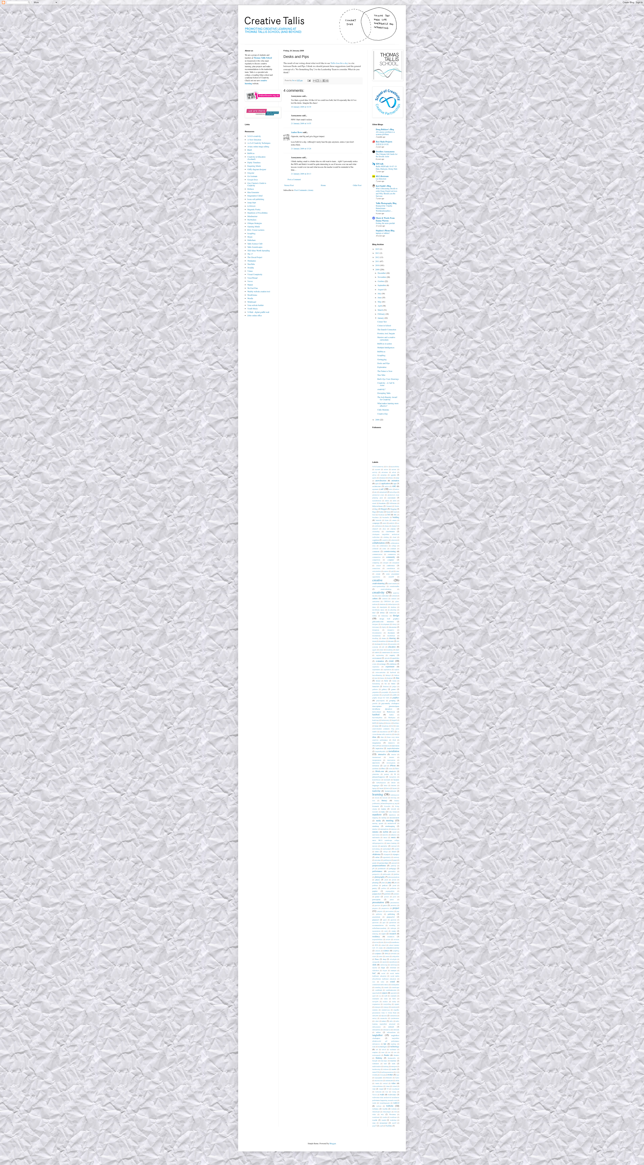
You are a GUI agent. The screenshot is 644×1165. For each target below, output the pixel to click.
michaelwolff (392, 823)
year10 (394, 1123)
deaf (373, 612)
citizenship (376, 531)
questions (375, 922)
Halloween (391, 712)
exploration (387, 669)
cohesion (394, 540)
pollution (393, 888)
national (394, 846)
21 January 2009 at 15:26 (301, 148)
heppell (394, 720)
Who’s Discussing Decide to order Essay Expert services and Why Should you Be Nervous (386, 192)
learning (377, 794)
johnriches (375, 774)
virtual (394, 1086)
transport (394, 1066)
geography (385, 692)
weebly (385, 1109)
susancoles (383, 1018)
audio (394, 501)
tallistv (378, 1032)
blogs (374, 512)
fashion (396, 675)
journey (386, 774)
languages (375, 785)
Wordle (250, 298)
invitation (375, 765)
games (393, 689)
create (378, 574)
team (373, 1047)
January (381, 318)
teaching (393, 1044)
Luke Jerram (393, 812)
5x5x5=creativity (254, 136)
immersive (391, 743)
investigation (391, 763)
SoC (374, 973)
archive (387, 486)
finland (378, 681)
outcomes (377, 860)
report (383, 934)
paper (395, 860)
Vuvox (250, 281)
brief (373, 515)
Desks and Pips (383, 363)
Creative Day (382, 413)
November (382, 277)
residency (376, 936)
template (375, 1052)
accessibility (395, 466)
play (389, 882)
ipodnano (375, 768)
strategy (386, 1007)
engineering (380, 655)
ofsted (394, 851)
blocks (397, 506)
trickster (386, 1069)
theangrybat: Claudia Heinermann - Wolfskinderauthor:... (384, 208)
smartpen (393, 970)
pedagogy (392, 868)
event (391, 660)
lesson (377, 798)
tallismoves (387, 1030)
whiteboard (376, 1112)
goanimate (375, 695)
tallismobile (376, 1030)
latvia (388, 788)
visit (373, 1089)
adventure (385, 472)
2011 (377, 261)
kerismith (387, 780)
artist (390, 489)
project (396, 908)
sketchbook (393, 962)
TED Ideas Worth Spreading (258, 250)
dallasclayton (392, 604)
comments (376, 551)
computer (390, 560)
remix (394, 931)
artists (397, 489)
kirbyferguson (381, 783)
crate (397, 571)
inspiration (379, 748)
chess (384, 529)
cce (398, 523)
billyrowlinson (377, 506)
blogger (384, 508)
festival (389, 678)
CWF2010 (387, 601)
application (385, 483)
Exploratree (381, 367)
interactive (382, 754)
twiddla (374, 1075)
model (394, 832)
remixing (375, 934)
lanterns (393, 785)
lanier (385, 785)
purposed (375, 920)
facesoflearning (377, 675)
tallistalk (396, 1030)
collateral (375, 549)
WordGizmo (252, 295)
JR (395, 774)
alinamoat (382, 478)
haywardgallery (377, 717)
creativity (378, 592)
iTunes (397, 768)
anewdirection (380, 480)
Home (323, 185)
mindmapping (390, 826)
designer (375, 624)
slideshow (375, 970)
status (386, 999)
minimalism (384, 829)
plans (383, 883)
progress (375, 908)
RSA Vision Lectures (255, 229)
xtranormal (383, 1123)
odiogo (385, 851)
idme (382, 737)
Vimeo (250, 271)
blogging (393, 509)
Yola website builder (255, 305)
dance (374, 607)
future (393, 683)
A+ (387, 466)
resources (390, 936)
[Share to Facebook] (324, 80)
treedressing (376, 1069)
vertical (385, 1083)
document (391, 633)
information (385, 746)
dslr (398, 641)
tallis (391, 1021)
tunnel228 (375, 1072)
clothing (386, 537)
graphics (395, 697)
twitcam (382, 1075)
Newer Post (289, 185)
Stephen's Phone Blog (385, 230)
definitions (392, 613)
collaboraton (384, 546)
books (381, 512)
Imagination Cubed (254, 195)
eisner (381, 650)
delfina (374, 616)
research (392, 933)
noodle (397, 849)
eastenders (393, 644)
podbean (375, 885)
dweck (385, 644)
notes (377, 851)
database (393, 607)
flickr (386, 681)
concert (378, 565)
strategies (377, 1007)
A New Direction (254, 139)
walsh (374, 1103)
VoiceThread (252, 277)
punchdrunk (376, 917)
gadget (394, 686)
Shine (377, 959)
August (381, 289)
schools (377, 951)
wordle (374, 1120)
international (376, 757)
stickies (385, 1001)
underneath (389, 1080)
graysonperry (380, 701)
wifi (395, 1112)
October (381, 281)
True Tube (381, 375)
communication (377, 554)
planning (375, 882)
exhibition (392, 664)
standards (393, 996)
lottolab (393, 809)
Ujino (397, 1078)
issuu (390, 768)
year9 (381, 1126)
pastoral (394, 863)
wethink (394, 1109)
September (382, 285)
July (380, 293)
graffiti (394, 695)
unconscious (379, 1080)
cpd (392, 571)
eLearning (389, 650)
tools (393, 1063)
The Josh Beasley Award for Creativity (387, 398)
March (380, 309)
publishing (391, 914)
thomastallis (392, 1058)
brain (388, 512)
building (396, 517)
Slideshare (251, 240)
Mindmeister (252, 216)
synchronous (395, 1018)
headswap (375, 720)
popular (375, 891)
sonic (382, 982)
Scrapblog (251, 233)
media (378, 820)
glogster (394, 692)
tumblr (394, 1069)
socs (373, 982)
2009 (377, 269)
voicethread (395, 1089)
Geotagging (382, 359)
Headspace (391, 717)
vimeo (388, 1086)
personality (392, 871)
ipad (385, 766)
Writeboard (251, 301)
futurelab (375, 686)
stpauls (396, 1004)
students (375, 1010)
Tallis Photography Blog (386, 203)
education (392, 646)
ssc (380, 996)
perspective (376, 874)
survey (374, 1018)
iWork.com (379, 771)
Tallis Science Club (254, 243)
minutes (375, 831)
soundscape (395, 987)
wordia (385, 1117)
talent (384, 1021)
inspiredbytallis (380, 751)
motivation (376, 835)
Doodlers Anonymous (385, 151)
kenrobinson (376, 780)
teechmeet (393, 1049)
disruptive (390, 630)
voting (394, 1092)
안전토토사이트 (382, 144)
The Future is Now (384, 371)
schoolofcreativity (392, 948)
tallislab (391, 1027)
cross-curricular (383, 595)
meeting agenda (377, 823)
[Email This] (314, 80)
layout (395, 788)
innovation (395, 745)
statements (375, 999)
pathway (393, 866)
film (397, 678)
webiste (378, 1106)
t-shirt (377, 1021)
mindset (375, 829)
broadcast (381, 515)
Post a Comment (294, 179)
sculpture (378, 953)
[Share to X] (321, 80)
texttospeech (376, 1055)
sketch (384, 962)
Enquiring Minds (254, 166)
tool (385, 1063)
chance (387, 526)
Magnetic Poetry (253, 209)
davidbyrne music (378, 610)
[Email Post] (309, 80)
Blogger (333, 1143)
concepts (386, 563)
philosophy (387, 874)
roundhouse (395, 942)
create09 (391, 577)
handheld (376, 714)
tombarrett (375, 1064)
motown (385, 835)
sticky (394, 1001)
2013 (377, 253)
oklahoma (376, 854)
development (385, 624)
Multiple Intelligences (385, 347)
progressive (385, 908)
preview (377, 905)
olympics (396, 854)
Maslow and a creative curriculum (386, 338)
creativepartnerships (378, 586)
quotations (392, 922)
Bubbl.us (251, 153)
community (390, 557)
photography (380, 876)
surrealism (393, 1016)
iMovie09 (375, 746)
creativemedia (392, 583)
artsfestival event (378, 495)
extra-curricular (380, 672)
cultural (394, 596)
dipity (384, 627)
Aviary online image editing (258, 146)
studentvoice (386, 1010)
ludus (383, 812)
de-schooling (392, 610)
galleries (375, 689)
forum (394, 681)
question (393, 920)
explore (396, 669)
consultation (391, 568)
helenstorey (385, 720)
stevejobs (375, 1001)
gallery (384, 689)
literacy (384, 800)
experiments (376, 669)
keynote (396, 780)
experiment (390, 666)
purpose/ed (390, 917)
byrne (387, 520)
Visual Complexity (254, 274)
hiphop (381, 723)
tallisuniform (391, 1032)
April (380, 305)
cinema (393, 529)
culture (375, 598)
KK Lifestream (382, 176)
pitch (386, 880)
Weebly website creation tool (258, 291)
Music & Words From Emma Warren (385, 219)
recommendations (378, 925)
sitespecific (376, 962)
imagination (376, 743)
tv (396, 1072)
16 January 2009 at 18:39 (301, 106)
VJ (388, 1089)
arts (375, 492)
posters (386, 897)
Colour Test (382, 321)
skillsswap (383, 965)
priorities (394, 905)
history (388, 723)
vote (386, 1092)
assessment (391, 498)
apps (394, 483)
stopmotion (376, 1004)
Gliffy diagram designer (256, 169)
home (377, 726)
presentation (378, 902)
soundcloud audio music (380, 984)
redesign (393, 928)
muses (385, 837)
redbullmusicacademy (379, 928)
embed (377, 652)
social (383, 973)
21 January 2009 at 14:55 (301, 123)
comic (384, 549)
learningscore (394, 795)
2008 (377, 419)
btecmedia (385, 517)
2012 (377, 257)
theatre (386, 1055)
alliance (390, 478)
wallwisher (392, 1094)
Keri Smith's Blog (383, 186)
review (388, 939)
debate (382, 612)
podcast (385, 885)
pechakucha (382, 868)
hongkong (385, 726)
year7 (374, 1126)
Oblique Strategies (254, 223)
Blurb (249, 149)
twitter (390, 1074)
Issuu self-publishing (255, 199)
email (397, 650)
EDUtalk (380, 163)
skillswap (393, 965)
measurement (394, 817)
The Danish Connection (386, 329)
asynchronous (376, 501)
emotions (396, 652)
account (377, 469)
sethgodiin (395, 956)
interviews (376, 763)
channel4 (375, 529)
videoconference (377, 1086)
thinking (379, 1057)
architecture (376, 486)
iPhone (393, 765)
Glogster (250, 172)
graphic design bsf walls (380, 698)
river (387, 942)
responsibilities (377, 939)
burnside (378, 520)
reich (386, 931)
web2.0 (396, 1102)
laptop (374, 788)
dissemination (377, 633)
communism (392, 554)
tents (383, 1052)
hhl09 (374, 723)
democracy (384, 616)
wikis (374, 1114)
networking (376, 849)
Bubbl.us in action (384, 343)
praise (392, 899)
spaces (384, 992)
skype (383, 967)
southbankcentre (391, 990)
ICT (392, 731)
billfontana (393, 503)
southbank (378, 990)
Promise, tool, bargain (386, 333)
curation (385, 599)
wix (382, 1114)
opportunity (387, 857)
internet (391, 757)
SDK (386, 953)
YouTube (389, 1126)
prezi (385, 905)
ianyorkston (384, 732)
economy (375, 647)
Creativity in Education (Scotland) (256, 157)
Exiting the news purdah (385, 223)
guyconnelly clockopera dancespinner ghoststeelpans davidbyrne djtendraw (385, 706)
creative (377, 580)
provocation (390, 911)
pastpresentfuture (379, 865)
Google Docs (252, 179)
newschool (387, 849)
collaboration (378, 542)
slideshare (393, 968)
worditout (393, 1117)
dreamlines (382, 641)
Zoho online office (254, 315)
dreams (390, 641)
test (389, 1052)
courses (385, 571)
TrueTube (251, 264)
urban (397, 1080)
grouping (392, 700)
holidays (396, 723)
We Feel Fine (252, 288)
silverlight (393, 959)
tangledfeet (377, 1035)
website (389, 1105)
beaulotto (382, 503)
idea (395, 734)
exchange (382, 664)
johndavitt (392, 771)
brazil (395, 512)
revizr (376, 942)
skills (374, 964)
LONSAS (251, 206)
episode (387, 658)
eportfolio (395, 658)
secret (374, 956)
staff (385, 996)
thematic (396, 1055)
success (384, 1015)
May (380, 301)
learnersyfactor (390, 791)
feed (376, 678)
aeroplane (384, 475)
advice (374, 475)
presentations (394, 902)
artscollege (393, 492)
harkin (391, 715)
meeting (389, 820)
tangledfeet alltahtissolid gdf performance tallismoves (385, 1041)
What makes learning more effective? (387, 404)
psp (398, 911)
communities (376, 557)
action (386, 469)
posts (394, 897)
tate (385, 1043)
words (384, 1120)
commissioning (390, 551)
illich (394, 740)
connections (376, 568)
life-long (393, 798)
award (374, 503)
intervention (391, 760)
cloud (394, 537)
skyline (374, 968)
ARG (394, 486)
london (383, 809)
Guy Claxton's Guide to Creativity (256, 184)
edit (383, 647)
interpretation (376, 760)
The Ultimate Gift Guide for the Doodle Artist (386, 155)
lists (373, 800)
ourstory (396, 857)
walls (382, 1094)
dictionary (375, 627)
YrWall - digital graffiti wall (258, 312)
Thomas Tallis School (263, 57)
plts (395, 883)
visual (381, 1089)
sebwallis (394, 953)
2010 (377, 265)
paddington (387, 860)
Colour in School (384, 325)
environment (376, 658)
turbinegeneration (387, 1072)
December (382, 273)
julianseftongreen (378, 777)
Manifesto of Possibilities (257, 212)
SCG (376, 945)
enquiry (392, 655)
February (381, 314)
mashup (383, 818)
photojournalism (393, 877)
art (382, 488)
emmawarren (386, 652)
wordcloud (375, 1117)
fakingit (388, 675)
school (383, 945)
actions (394, 469)
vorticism (378, 1092)
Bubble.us (381, 351)
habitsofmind (376, 712)
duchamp (378, 644)
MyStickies (251, 219)
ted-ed (384, 1049)
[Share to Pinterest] (327, 80)
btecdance (375, 517)
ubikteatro (388, 1078)
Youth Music (252, 308)
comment (393, 549)
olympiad (387, 854)
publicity (379, 914)
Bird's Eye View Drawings (388, 379)
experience (375, 667)
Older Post (357, 185)
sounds (386, 987)
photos (377, 879)
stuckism (394, 1007)
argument (375, 489)
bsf (389, 514)
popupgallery (390, 891)
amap (397, 478)
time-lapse (384, 1061)
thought (375, 1061)
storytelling (387, 1004)
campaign (375, 523)
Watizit (250, 284)
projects (380, 911)
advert (394, 472)
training (386, 1066)
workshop (393, 1120)
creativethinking (386, 589)
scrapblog (396, 951)
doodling (375, 638)
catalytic (391, 523)
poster (377, 896)
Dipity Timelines (254, 162)
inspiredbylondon (393, 748)
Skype (249, 236)
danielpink (383, 607)
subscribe (375, 1016)
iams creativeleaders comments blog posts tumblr (385, 729)
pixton (394, 880)
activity (374, 472)
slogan (385, 970)
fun (386, 684)
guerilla (374, 703)
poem (394, 885)
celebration (378, 526)
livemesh (375, 806)
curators (393, 599)
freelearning (376, 684)
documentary (376, 636)
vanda (377, 1083)
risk (382, 942)
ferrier (382, 678)
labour (393, 783)
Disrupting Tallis (384, 393)
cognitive (385, 540)
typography (378, 1078)
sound (392, 981)
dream (374, 641)
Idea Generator (253, 192)
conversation (376, 571)
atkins (387, 501)
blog (376, 509)
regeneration (376, 931)
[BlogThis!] (317, 80)
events (374, 664)
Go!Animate (252, 176)
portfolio (387, 894)
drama (384, 638)
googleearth (386, 695)
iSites (383, 768)
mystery (375, 846)
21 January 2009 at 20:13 (301, 173)
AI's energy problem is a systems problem (385, 133)
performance (377, 871)
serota (387, 956)
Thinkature (251, 260)
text (395, 1052)
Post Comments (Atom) (303, 190)
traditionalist (376, 1066)
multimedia (376, 837)
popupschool (376, 894)
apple (377, 483)
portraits (396, 894)
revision (396, 939)
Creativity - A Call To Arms (385, 383)
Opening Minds (253, 226)
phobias (396, 874)
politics (383, 888)
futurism (386, 686)
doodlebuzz (391, 636)
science (386, 950)
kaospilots (392, 777)
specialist (394, 993)
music (393, 837)
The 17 (250, 253)
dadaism (382, 604)
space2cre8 (375, 993)
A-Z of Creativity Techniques (259, 143)
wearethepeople (385, 1103)
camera (394, 520)
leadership (376, 790)
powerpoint (376, 899)
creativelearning (378, 583)
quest (385, 920)
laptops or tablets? (383, 233)
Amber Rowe (296, 132)
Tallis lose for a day (339, 63)
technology (394, 1046)
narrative (384, 846)
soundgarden (395, 984)
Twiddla (250, 267)
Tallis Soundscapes (254, 247)
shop (384, 959)
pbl (373, 868)
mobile (385, 831)
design (396, 615)
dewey (394, 624)
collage (394, 546)
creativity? (381, 389)
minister (394, 829)
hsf (392, 726)
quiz (384, 922)
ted (377, 1049)
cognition (375, 540)
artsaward (383, 492)
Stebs (394, 999)
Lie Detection (381, 178)
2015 (377, 249)
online (377, 857)
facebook (393, 672)
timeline (393, 1060)
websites (375, 1109)
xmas (374, 1123)
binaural (389, 506)
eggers (374, 650)
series (381, 956)
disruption (375, 630)
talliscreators (376, 1027)
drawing (392, 638)
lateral (381, 788)
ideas (374, 737)
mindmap (375, 826)
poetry (374, 888)
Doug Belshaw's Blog (385, 129)
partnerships (383, 863)
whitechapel (387, 1112)
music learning (392, 843)
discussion (392, 627)
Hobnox (250, 189)
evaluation (380, 661)
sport (374, 996)
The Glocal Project (254, 257)
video (393, 1083)
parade (374, 863)
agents (374, 478)
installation (394, 751)
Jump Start (251, 202)
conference (391, 565)
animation (395, 480)
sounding (378, 987)
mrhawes (394, 835)
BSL (395, 515)
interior (393, 754)
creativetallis (394, 586)
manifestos (392, 815)
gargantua (375, 692)
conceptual (395, 563)
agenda (393, 475)
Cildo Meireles (383, 409)
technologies (382, 1046)
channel (394, 526)
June (380, 297)
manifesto (377, 814)
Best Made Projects (384, 141)
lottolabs (375, 812)
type (397, 1075)
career (384, 523)
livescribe (387, 806)
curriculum (375, 601)
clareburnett (390, 531)
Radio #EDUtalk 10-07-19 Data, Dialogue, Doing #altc (386, 167)
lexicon (385, 798)
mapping (375, 818)
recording (392, 925)
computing (375, 563)
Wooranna (392, 1114)
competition (376, 560)
